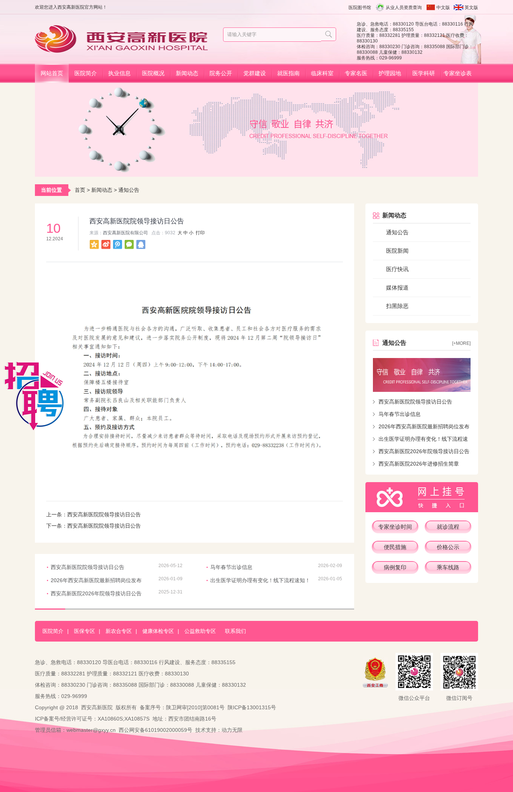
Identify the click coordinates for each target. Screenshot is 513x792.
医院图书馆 (360, 7)
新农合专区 (119, 631)
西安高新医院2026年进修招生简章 (419, 464)
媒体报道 (397, 287)
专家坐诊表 (458, 73)
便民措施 (395, 547)
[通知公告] (422, 375)
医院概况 (153, 73)
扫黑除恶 (397, 306)
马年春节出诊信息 (400, 414)
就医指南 (288, 73)
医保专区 (84, 631)
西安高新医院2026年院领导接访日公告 (424, 451)
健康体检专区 (158, 631)
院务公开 (221, 73)
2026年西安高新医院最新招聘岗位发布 (424, 426)
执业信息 (119, 73)
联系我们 (235, 631)
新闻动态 (187, 73)
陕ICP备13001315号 (252, 707)
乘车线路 (448, 567)
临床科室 (322, 73)
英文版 (471, 7)
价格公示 (448, 547)
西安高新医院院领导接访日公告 (415, 402)
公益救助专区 (200, 631)
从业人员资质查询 (404, 7)
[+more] (461, 343)
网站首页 (52, 73)
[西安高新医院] (124, 49)
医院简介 (85, 73)
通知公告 (128, 190)
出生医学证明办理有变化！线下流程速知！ (260, 580)
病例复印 (395, 567)
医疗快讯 (397, 269)
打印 (200, 232)
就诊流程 (448, 526)
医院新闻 (397, 250)
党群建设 (254, 73)
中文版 (443, 7)
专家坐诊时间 (395, 526)
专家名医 (356, 73)
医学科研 (423, 73)
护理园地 (390, 73)
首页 (80, 190)
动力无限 (232, 730)
